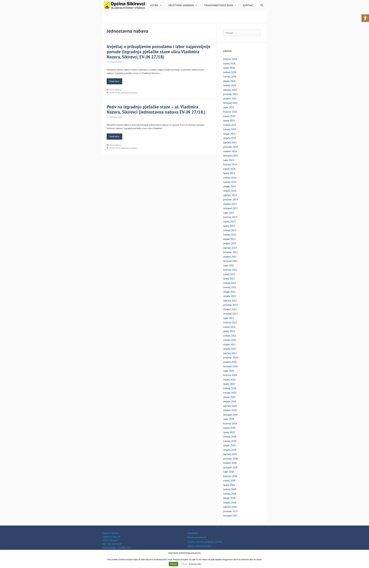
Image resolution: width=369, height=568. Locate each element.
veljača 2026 (229, 85)
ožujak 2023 (229, 239)
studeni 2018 (230, 463)
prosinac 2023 (230, 199)
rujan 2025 (228, 107)
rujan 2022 (228, 265)
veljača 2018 (229, 502)
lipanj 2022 (229, 278)
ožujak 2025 (229, 133)
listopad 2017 (230, 515)
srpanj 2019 (229, 427)
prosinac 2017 (230, 511)
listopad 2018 (230, 467)
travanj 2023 (229, 234)
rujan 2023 (228, 212)
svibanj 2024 (229, 177)
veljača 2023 (229, 243)
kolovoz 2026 (230, 59)
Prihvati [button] (173, 564)
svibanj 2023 (229, 230)
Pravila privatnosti (196, 537)
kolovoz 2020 (230, 375)
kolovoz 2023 (230, 217)
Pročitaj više (195, 564)
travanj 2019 (229, 441)
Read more (114, 81)
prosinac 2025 (230, 94)
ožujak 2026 (229, 81)
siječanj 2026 (230, 89)
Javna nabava (115, 89)
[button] (365, 18)
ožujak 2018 (229, 498)
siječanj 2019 (230, 454)
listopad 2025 (230, 103)
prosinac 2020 (230, 357)
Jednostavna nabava (129, 92)
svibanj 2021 (229, 335)
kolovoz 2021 (230, 322)
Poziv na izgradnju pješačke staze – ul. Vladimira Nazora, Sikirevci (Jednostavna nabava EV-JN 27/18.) (156, 109)
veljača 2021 (229, 348)
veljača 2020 (229, 401)
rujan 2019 (228, 419)
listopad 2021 (230, 313)
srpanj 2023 (229, 221)
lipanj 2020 (229, 383)
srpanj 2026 (229, 63)
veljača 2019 (229, 449)
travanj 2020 (229, 392)
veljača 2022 (229, 296)
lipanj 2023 (229, 225)
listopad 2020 (230, 366)
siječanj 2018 (230, 506)
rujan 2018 (228, 471)
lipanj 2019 (229, 432)
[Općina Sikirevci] (124, 5)
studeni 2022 (230, 256)
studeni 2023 (230, 204)
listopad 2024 (230, 155)
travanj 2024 (229, 182)
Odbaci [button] (184, 564)
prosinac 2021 (230, 304)
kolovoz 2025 (230, 111)
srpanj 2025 (229, 116)
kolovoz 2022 (230, 269)
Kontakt (248, 5)
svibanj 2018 (229, 489)
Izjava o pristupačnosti (199, 546)
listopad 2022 (230, 261)
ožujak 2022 (229, 291)
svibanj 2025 (229, 125)
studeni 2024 (230, 151)
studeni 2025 (230, 98)
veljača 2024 (229, 190)
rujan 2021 (228, 318)
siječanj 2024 (230, 195)
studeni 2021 (230, 309)
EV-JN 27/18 (115, 92)
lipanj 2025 (229, 120)
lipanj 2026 (229, 67)
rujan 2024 (228, 160)
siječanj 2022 (230, 300)
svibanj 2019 (229, 436)
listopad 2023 (230, 208)
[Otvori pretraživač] (262, 5)
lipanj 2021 (229, 331)
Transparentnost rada (218, 5)
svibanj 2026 (229, 72)
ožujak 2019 (229, 445)
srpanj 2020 (229, 379)
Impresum (192, 533)
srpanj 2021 (229, 326)
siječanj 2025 (230, 142)
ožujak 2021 (229, 344)
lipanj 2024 (229, 173)
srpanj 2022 (229, 274)
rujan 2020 (228, 370)
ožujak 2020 (229, 397)
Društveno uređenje (181, 5)
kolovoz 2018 (230, 476)
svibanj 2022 (229, 283)
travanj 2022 (229, 287)
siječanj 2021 (230, 353)
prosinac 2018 (230, 458)
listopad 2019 (230, 414)
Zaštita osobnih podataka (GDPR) (204, 541)
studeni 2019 (230, 410)
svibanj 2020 (229, 388)
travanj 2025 (229, 129)
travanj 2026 (229, 76)
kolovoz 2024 (230, 164)
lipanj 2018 (229, 485)
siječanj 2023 (230, 247)
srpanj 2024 (229, 168)
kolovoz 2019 (230, 423)
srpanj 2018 (229, 480)
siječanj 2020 (230, 406)
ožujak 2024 (229, 186)
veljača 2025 (229, 138)
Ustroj (154, 5)
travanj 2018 (229, 493)
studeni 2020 (230, 362)
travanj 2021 (229, 340)
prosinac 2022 (230, 252)
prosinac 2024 (230, 146)
